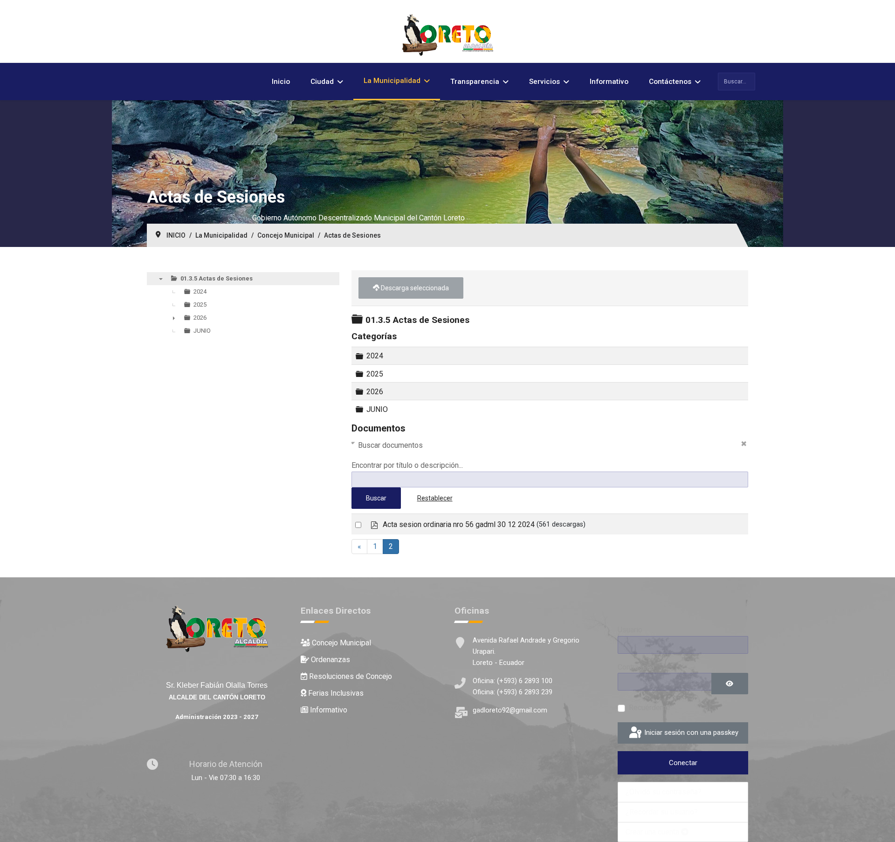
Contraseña (636, 667)
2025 (374, 373)
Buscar (376, 498)
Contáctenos (670, 81)
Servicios (544, 81)
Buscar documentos (390, 445)
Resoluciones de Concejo (349, 676)
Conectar (683, 763)
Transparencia (474, 81)
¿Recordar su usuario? (662, 812)
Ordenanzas (329, 659)
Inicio (281, 81)
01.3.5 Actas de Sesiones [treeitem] (216, 278)
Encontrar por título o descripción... (407, 465)
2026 (374, 391)
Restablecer (435, 498)
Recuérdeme (649, 707)
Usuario (630, 629)
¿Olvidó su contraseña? (664, 791)
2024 (374, 355)
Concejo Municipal (340, 642)
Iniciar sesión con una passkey (690, 732)
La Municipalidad (392, 80)
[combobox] (736, 81)
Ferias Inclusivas (335, 693)
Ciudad (322, 81)
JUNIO (377, 409)
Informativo (609, 81)
